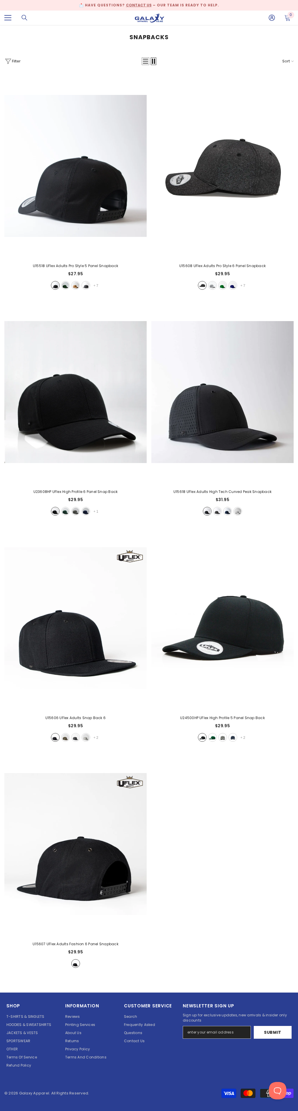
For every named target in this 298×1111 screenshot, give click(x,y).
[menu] (7, 17)
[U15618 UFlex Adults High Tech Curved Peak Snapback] (222, 392)
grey (217, 511)
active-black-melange (202, 285)
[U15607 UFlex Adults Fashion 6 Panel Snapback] (75, 844)
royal (232, 285)
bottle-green (65, 511)
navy (85, 511)
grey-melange (85, 737)
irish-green (222, 285)
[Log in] (272, 17)
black (55, 285)
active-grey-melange (212, 285)
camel (75, 285)
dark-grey (75, 511)
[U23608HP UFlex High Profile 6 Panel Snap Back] (75, 392)
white (237, 511)
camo (65, 737)
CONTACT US (139, 5)
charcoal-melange (85, 285)
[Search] (24, 17)
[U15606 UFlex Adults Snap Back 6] (75, 618)
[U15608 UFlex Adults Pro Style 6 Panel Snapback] (222, 166)
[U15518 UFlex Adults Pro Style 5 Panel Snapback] (75, 166)
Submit (272, 1032)
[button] (145, 61)
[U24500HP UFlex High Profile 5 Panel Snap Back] (222, 618)
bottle (65, 285)
